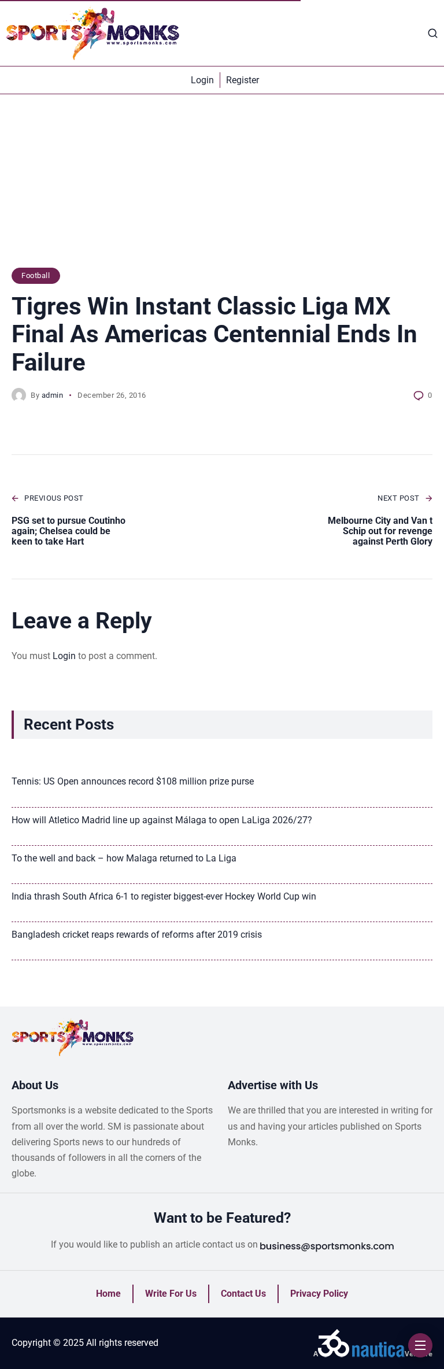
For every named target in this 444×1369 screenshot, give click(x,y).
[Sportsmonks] (92, 33)
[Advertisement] (222, 187)
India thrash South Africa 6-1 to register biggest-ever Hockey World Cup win (164, 896)
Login (64, 655)
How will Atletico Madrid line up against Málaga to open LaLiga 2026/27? (162, 820)
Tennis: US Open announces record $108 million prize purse (133, 781)
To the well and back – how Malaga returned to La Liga (124, 858)
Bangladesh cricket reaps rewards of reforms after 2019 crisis (137, 934)
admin (53, 395)
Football (35, 275)
